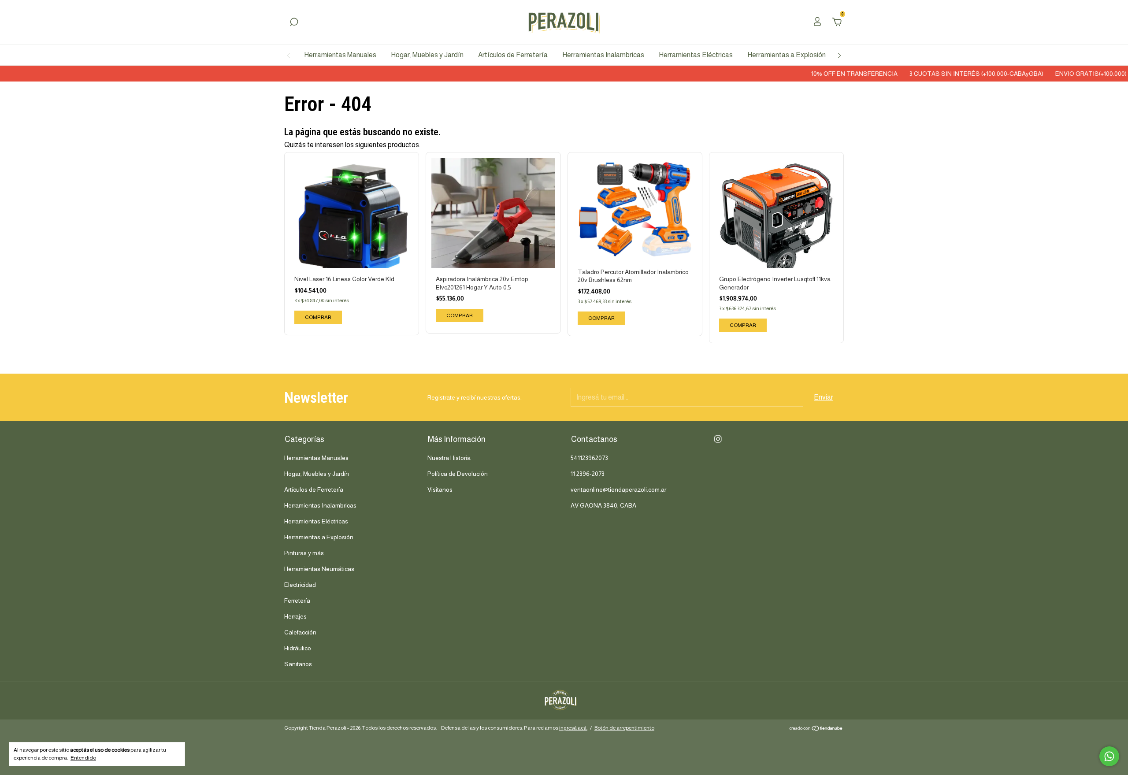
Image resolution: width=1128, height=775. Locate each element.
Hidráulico (297, 648)
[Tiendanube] (816, 729)
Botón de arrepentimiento (624, 728)
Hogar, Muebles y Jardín (427, 55)
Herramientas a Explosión (786, 55)
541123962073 (589, 457)
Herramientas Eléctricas (696, 55)
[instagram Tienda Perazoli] (718, 439)
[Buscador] (294, 22)
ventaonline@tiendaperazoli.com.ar (618, 489)
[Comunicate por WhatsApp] (1109, 756)
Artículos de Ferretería (513, 55)
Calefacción (300, 632)
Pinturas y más (304, 552)
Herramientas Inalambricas (603, 55)
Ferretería (297, 600)
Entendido (83, 758)
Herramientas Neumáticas (319, 568)
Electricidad (300, 584)
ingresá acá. (573, 728)
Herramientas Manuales (340, 55)
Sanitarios (298, 663)
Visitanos (440, 489)
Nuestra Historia (449, 457)
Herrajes (295, 616)
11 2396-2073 (588, 473)
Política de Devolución (457, 473)
